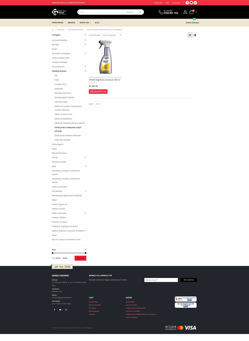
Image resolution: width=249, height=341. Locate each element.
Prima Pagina (57, 22)
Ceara (56, 80)
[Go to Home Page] (52, 29)
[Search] (140, 12)
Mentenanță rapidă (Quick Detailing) (67, 195)
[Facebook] (187, 2)
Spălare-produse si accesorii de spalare (68, 230)
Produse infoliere (59, 217)
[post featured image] (106, 57)
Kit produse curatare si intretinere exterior (66, 172)
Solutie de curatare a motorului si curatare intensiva (68, 108)
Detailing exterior (59, 71)
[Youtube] (191, 2)
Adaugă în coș (99, 91)
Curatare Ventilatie (59, 62)
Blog (167, 3)
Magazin (71, 22)
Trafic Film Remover (62, 140)
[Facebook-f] (54, 309)
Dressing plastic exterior (64, 97)
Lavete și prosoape (59, 186)
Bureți (54, 49)
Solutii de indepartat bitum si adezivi (69, 123)
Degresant (110, 77)
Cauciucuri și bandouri (61, 53)
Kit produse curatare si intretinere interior (66, 180)
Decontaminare (58, 66)
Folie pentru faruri (59, 153)
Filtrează (80, 258)
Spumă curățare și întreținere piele (66, 239)
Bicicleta (55, 44)
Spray (54, 235)
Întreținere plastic (59, 162)
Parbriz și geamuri (59, 204)
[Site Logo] (59, 12)
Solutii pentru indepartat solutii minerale (67, 129)
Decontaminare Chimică (97, 77)
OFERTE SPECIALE (192, 23)
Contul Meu (176, 3)
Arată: (91, 104)
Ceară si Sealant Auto (60, 58)
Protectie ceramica (59, 222)
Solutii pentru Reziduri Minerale (67, 135)
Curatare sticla (60, 84)
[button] (190, 35)
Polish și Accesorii (59, 213)
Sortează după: (94, 35)
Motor (54, 200)
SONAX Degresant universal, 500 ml (104, 79)
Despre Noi (158, 3)
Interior (55, 157)
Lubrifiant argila (61, 102)
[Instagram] (195, 2)
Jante (54, 166)
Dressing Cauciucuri (62, 93)
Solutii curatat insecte (63, 114)
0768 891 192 (57, 291)
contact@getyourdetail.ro (62, 297)
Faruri (54, 148)
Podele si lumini (58, 208)
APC (56, 75)
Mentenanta (57, 191)
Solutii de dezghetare (63, 118)
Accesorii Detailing (59, 40)
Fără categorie (57, 144)
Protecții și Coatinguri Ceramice (65, 226)
